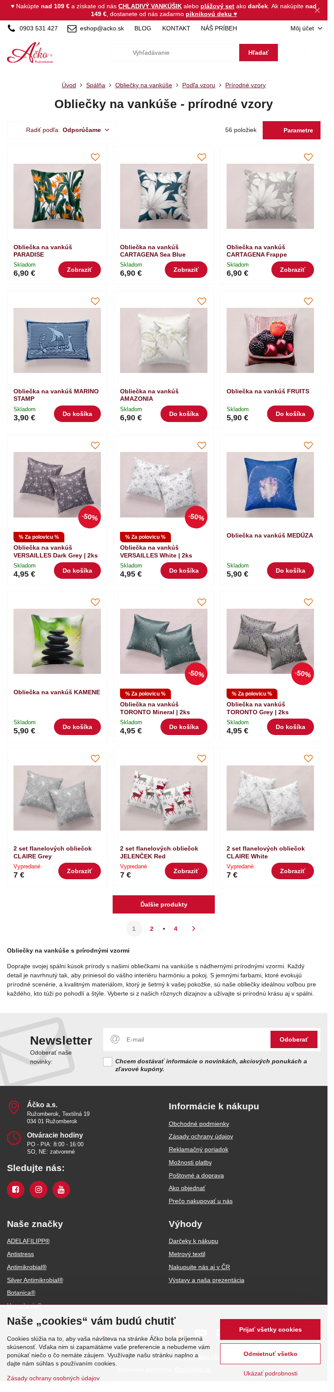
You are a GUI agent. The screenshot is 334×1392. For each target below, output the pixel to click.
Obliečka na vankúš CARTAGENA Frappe (257, 251)
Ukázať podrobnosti (270, 1373)
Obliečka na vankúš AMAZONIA (149, 395)
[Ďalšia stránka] (194, 928)
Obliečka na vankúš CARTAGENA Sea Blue (153, 251)
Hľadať (258, 52)
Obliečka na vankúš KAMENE (56, 692)
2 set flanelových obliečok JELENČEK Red (159, 852)
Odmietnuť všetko (270, 1353)
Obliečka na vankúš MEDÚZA (270, 535)
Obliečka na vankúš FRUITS (268, 391)
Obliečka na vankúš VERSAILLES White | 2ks (156, 551)
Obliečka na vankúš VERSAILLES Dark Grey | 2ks (55, 551)
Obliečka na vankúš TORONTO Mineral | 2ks (155, 708)
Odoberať (294, 1039)
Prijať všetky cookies (270, 1329)
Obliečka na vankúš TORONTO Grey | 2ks (258, 708)
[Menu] (317, 52)
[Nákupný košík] (295, 52)
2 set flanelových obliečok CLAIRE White (266, 852)
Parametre (297, 130)
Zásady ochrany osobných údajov (53, 1378)
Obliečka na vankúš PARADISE (42, 251)
